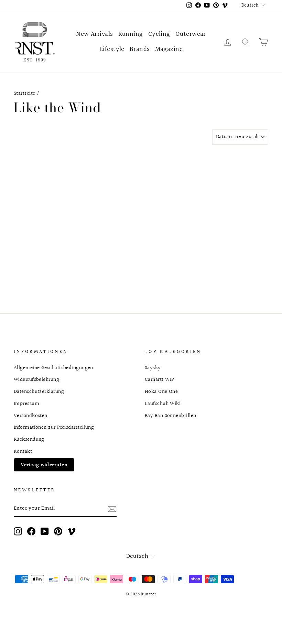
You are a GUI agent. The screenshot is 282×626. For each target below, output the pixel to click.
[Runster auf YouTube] (45, 531)
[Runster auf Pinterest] (58, 531)
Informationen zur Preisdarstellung (54, 427)
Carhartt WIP (159, 379)
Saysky (153, 368)
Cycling (159, 34)
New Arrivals (94, 34)
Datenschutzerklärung (39, 391)
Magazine (169, 49)
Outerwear (190, 34)
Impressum (26, 403)
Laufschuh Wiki (163, 403)
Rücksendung (29, 439)
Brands (140, 49)
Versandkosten (30, 415)
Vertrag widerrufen (44, 465)
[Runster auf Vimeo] (71, 531)
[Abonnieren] (112, 508)
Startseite (24, 93)
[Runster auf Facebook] (31, 531)
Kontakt (23, 451)
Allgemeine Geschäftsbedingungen (53, 368)
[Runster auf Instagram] (18, 531)
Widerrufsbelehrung (36, 379)
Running (130, 34)
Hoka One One (161, 391)
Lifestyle (111, 49)
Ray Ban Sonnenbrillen (170, 415)
